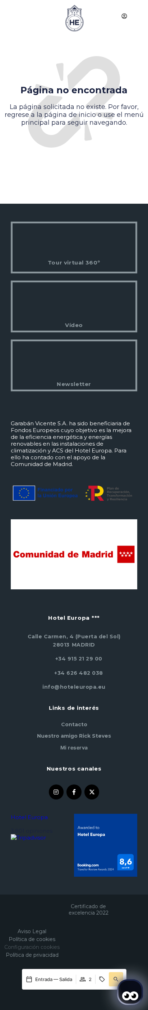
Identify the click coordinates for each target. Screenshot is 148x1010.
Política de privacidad (32, 955)
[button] (116, 979)
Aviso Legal (32, 931)
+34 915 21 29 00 (78, 658)
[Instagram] (56, 791)
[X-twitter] (92, 791)
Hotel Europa (29, 817)
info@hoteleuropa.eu (74, 687)
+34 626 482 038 (78, 673)
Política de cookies (32, 939)
